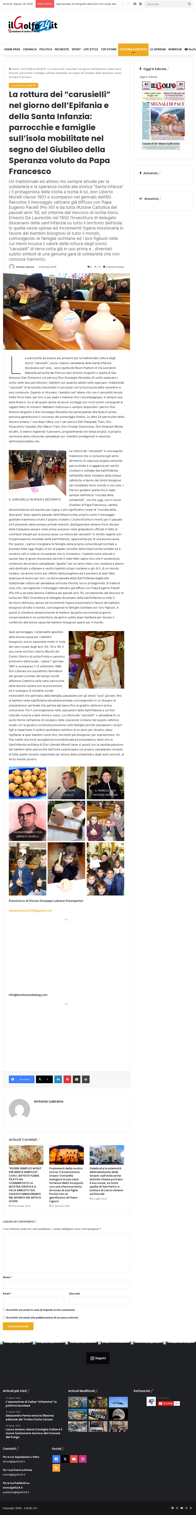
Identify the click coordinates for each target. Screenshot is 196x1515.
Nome (7, 1277)
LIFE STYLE (90, 49)
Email (7, 1293)
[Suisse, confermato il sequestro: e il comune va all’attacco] (77, 1414)
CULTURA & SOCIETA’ (133, 49)
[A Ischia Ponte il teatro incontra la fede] (118, 1426)
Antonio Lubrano (25, 266)
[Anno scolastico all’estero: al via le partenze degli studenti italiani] (98, 1414)
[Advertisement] (66, 956)
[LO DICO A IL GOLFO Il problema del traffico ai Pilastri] (77, 1426)
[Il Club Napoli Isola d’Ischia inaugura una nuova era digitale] (98, 1426)
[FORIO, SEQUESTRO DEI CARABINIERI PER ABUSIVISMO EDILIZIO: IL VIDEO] (77, 1402)
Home (15, 68)
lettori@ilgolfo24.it (14, 1461)
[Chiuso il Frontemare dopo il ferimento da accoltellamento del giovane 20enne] (98, 1402)
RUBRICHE (175, 49)
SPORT (76, 49)
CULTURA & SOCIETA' (33, 68)
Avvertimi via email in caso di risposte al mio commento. (40, 1309)
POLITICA (45, 49)
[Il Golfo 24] (32, 26)
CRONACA (30, 49)
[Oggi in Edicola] (163, 151)
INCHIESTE (62, 49)
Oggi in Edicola (148, 76)
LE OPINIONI (158, 49)
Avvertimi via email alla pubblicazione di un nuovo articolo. (42, 1317)
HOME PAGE (12, 49)
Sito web (74, 1293)
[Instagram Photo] (16, 1358)
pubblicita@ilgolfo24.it (16, 1492)
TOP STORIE (109, 49)
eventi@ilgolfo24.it (14, 1474)
